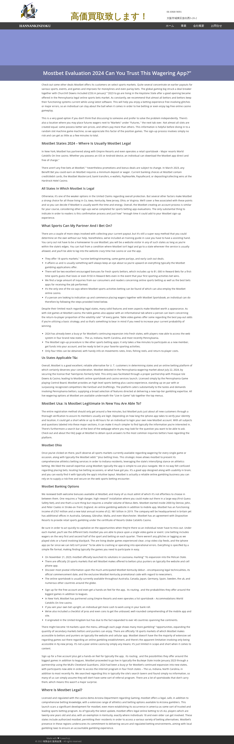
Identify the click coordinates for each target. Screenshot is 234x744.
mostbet (93, 532)
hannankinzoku (35, 26)
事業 (183, 25)
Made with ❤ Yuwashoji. (58, 738)
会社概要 (198, 25)
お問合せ (216, 25)
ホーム (170, 25)
